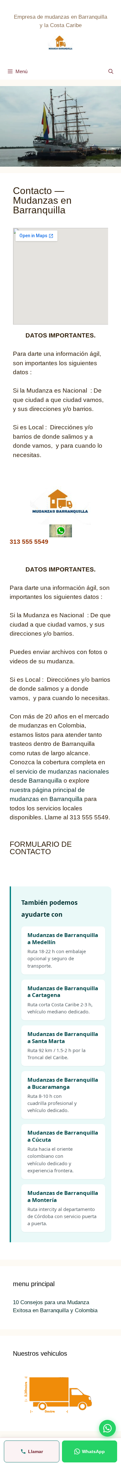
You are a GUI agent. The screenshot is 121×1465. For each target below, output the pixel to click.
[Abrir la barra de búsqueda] (111, 71)
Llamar (35, 1451)
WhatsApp (93, 1451)
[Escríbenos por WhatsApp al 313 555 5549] (107, 1428)
